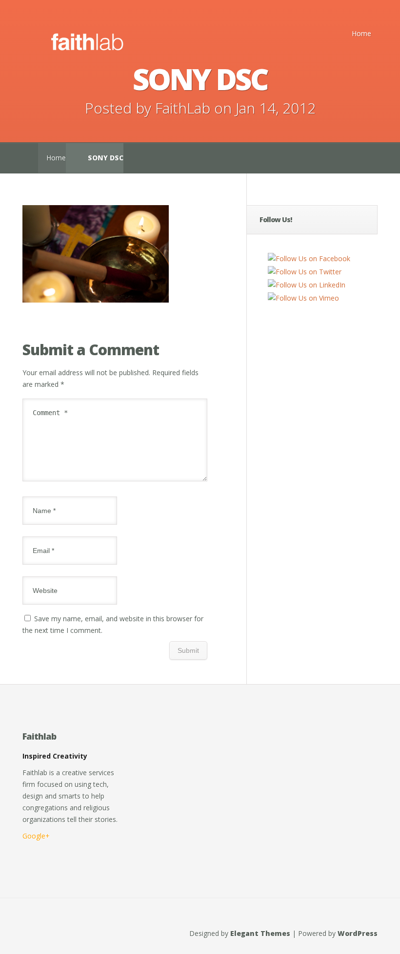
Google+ (36, 835)
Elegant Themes (260, 933)
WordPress (358, 933)
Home (361, 33)
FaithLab (182, 108)
